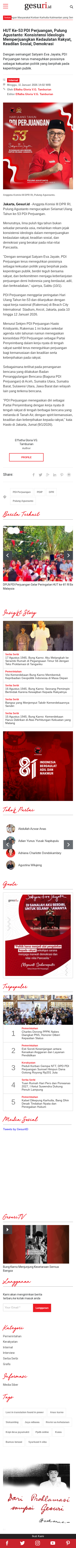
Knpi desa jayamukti (17, 1432)
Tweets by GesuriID (15, 1129)
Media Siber (10, 1384)
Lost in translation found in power (25, 1412)
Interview (9, 1352)
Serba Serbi (10, 1358)
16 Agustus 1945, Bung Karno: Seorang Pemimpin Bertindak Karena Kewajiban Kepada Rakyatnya (37, 690)
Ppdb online (42, 1432)
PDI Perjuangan (22, 492)
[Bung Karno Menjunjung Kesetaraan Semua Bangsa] (36, 1244)
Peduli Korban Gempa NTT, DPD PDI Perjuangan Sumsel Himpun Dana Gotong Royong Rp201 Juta (45, 1069)
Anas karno (56, 1412)
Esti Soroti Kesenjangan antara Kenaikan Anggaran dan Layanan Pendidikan (43, 1052)
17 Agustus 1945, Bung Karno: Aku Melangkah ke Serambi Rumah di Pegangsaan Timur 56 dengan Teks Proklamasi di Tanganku (37, 661)
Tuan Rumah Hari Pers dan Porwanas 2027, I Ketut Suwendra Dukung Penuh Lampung (46, 1086)
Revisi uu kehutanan (57, 1422)
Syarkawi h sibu (37, 1442)
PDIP (40, 492)
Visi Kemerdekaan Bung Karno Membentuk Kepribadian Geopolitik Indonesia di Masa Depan (36, 676)
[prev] (7, 844)
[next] (68, 555)
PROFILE (26, 457)
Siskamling (12, 1422)
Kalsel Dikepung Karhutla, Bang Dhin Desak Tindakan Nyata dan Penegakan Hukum (45, 1103)
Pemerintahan (12, 1336)
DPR (51, 492)
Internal (13, 80)
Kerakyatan (10, 1341)
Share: (8, 474)
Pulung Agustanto (23, 501)
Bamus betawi (14, 1442)
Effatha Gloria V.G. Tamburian (32, 89)
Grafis (7, 1364)
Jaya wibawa (32, 1422)
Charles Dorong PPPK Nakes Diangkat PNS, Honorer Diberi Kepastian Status (41, 1035)
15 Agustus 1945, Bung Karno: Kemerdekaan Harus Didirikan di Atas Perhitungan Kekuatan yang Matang (38, 720)
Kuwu (58, 1432)
